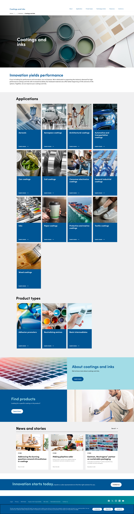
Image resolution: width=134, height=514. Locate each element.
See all (113, 428)
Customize (97, 509)
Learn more (77, 379)
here (77, 509)
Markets (20, 13)
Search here (17, 411)
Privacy (17, 501)
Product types (89, 9)
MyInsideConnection (55, 501)
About (70, 9)
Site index (46, 501)
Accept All (119, 509)
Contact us (120, 9)
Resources (112, 9)
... (15, 13)
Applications (79, 9)
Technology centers (101, 9)
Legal (11, 501)
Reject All (108, 509)
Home (11, 13)
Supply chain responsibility (34, 501)
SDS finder (23, 501)
